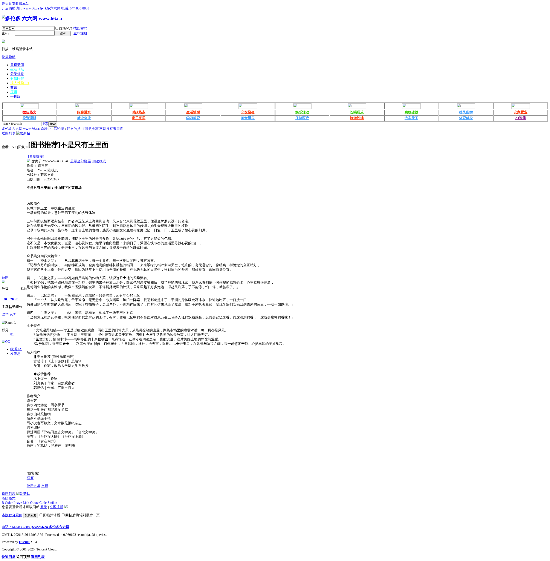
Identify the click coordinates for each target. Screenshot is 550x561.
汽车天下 (411, 118)
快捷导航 (8, 57)
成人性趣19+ (19, 83)
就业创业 (84, 118)
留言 (13, 87)
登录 (43, 507)
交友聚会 (248, 112)
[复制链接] (36, 156)
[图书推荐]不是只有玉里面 (103, 129)
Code (43, 502)
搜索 (44, 124)
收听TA (16, 349)
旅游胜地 (357, 118)
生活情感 (193, 112)
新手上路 (8, 315)
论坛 (44, 129)
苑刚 (5, 277)
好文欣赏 (74, 129)
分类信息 (17, 74)
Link (26, 502)
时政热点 (138, 112)
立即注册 (80, 33)
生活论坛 (17, 69)
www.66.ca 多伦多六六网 (50, 527)
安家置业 (520, 112)
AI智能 (520, 118)
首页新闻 (17, 65)
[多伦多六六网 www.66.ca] (32, 18)
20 (5, 299)
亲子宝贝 (138, 118)
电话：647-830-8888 (16, 527)
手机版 (15, 96)
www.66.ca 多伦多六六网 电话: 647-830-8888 (56, 8)
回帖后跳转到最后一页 (82, 515)
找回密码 (80, 28)
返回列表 (8, 133)
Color (9, 502)
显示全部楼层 (80, 161)
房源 (13, 92)
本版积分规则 (12, 515)
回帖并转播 (51, 515)
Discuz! (24, 542)
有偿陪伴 (17, 78)
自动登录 (66, 28)
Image (18, 502)
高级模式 (8, 498)
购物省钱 (411, 112)
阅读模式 (99, 161)
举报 (44, 486)
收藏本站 (22, 4)
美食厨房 (248, 118)
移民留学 (466, 112)
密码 (5, 33)
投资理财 (29, 118)
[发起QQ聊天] (6, 341)
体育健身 (466, 118)
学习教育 (193, 118)
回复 (30, 478)
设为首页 (8, 4)
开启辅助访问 (12, 8)
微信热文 (29, 112)
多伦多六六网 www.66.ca (20, 129)
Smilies (52, 502)
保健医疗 (302, 118)
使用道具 (33, 486)
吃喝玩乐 (357, 112)
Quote (34, 502)
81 (17, 299)
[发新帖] (23, 133)
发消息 (15, 353)
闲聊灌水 (84, 112)
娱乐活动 (302, 112)
